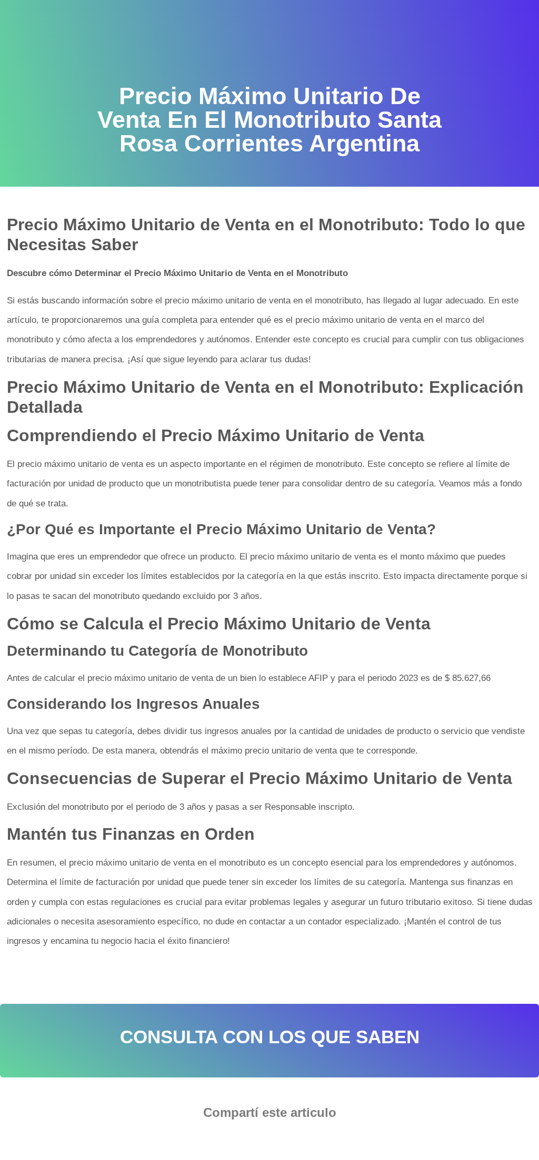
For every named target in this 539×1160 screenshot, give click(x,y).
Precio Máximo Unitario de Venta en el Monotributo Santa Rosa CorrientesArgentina (166, 974)
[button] (238, 1142)
